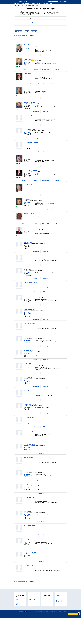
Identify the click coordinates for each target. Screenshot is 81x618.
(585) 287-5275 (27, 91)
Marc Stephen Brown (29, 88)
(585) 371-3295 (27, 132)
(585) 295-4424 (27, 145)
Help (49, 611)
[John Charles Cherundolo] (19, 173)
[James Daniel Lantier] (19, 500)
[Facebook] (21, 611)
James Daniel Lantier (29, 498)
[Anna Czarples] (19, 76)
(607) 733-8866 (27, 159)
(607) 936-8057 (27, 77)
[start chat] (78, 613)
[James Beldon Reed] (19, 187)
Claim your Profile (59, 600)
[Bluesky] (25, 611)
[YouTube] (20, 611)
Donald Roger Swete (29, 213)
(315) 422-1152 (27, 514)
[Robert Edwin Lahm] (19, 339)
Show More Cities (40, 26)
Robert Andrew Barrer (29, 323)
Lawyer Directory (19, 5)
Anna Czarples (27, 73)
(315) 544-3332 (27, 173)
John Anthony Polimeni (30, 115)
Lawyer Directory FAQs (59, 599)
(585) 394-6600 (27, 119)
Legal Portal (43, 611)
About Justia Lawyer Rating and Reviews (60, 603)
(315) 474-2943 (27, 447)
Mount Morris (51, 23)
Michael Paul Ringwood (30, 296)
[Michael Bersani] (19, 47)
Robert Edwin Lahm (29, 337)
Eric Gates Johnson (29, 364)
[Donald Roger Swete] (19, 216)
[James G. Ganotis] (19, 460)
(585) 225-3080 (27, 105)
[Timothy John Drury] (19, 541)
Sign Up (65, 1)
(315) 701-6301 (27, 245)
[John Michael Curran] (19, 528)
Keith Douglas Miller (29, 269)
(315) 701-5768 (27, 272)
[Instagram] (22, 611)
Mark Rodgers (27, 199)
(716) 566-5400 (27, 420)
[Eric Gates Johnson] (19, 366)
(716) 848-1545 (27, 407)
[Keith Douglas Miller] (19, 271)
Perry (17, 604)
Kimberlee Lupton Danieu (30, 552)
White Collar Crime (32, 599)
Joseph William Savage (30, 309)
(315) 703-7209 (27, 353)
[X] (26, 611)
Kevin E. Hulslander (29, 228)
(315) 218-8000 (27, 487)
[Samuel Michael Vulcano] (19, 285)
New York (29, 5)
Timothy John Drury (29, 539)
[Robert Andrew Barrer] (19, 326)
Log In (61, 1)
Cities (43, 18)
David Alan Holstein (29, 242)
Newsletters (43, 3)
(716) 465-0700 (27, 542)
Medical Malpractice (32, 598)
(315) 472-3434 (27, 340)
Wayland (17, 599)
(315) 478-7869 (27, 216)
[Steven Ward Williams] (19, 380)
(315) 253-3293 (27, 48)
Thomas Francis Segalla (30, 417)
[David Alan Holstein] (19, 245)
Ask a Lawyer (22, 3)
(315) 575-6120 (27, 285)
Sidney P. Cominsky (29, 471)
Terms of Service (53, 611)
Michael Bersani (28, 44)
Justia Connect (38, 611)
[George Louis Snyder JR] (19, 406)
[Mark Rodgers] (19, 201)
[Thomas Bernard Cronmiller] (19, 145)
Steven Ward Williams (29, 377)
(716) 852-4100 (27, 394)
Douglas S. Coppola (29, 390)
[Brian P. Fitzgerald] (19, 568)
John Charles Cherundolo (30, 170)
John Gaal (26, 484)
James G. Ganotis (28, 457)
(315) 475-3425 (27, 474)
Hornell (17, 600)
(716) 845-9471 (27, 529)
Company (47, 611)
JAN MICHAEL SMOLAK (29, 102)
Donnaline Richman (29, 350)
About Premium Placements (60, 601)
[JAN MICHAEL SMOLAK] (19, 105)
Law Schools (33, 3)
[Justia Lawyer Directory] (18, 1)
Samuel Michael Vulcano (30, 282)
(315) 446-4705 (27, 312)
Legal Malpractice (24, 5)
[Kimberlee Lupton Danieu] (19, 555)
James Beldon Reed (29, 184)
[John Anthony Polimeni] (19, 118)
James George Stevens (29, 444)
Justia (15, 5)
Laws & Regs (38, 3)
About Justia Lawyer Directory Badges (59, 597)
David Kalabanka (28, 59)
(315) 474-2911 (27, 231)
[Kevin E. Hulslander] (19, 230)
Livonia (50, 22)
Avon (16, 22)
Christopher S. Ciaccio (29, 129)
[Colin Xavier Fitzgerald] (19, 433)
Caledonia (17, 23)
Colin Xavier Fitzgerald (30, 431)
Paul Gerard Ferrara (29, 511)
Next (40, 578)
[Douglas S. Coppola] (19, 393)
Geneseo (33, 23)
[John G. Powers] (19, 258)
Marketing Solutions (49, 3)
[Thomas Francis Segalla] (19, 420)
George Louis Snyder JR (30, 404)
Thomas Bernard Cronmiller (31, 142)
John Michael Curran (29, 525)
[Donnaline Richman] (19, 353)
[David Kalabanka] (19, 61)
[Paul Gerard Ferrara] (19, 514)
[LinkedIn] (19, 611)
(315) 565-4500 (27, 259)
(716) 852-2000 (27, 569)
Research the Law (27, 3)
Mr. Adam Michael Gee (30, 156)
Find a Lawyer (16, 3)
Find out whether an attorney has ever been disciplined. (46, 598)
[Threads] (24, 611)
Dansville (33, 22)
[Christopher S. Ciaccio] (19, 131)
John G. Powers (28, 255)
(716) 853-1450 (27, 202)
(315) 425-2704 (27, 327)
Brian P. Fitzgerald (28, 565)
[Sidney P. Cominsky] (19, 473)
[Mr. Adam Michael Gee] (19, 158)
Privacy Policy (58, 611)
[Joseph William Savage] (19, 312)
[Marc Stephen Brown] (19, 90)
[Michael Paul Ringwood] (19, 298)
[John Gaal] (19, 487)
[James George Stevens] (19, 447)
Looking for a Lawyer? (72, 613)
